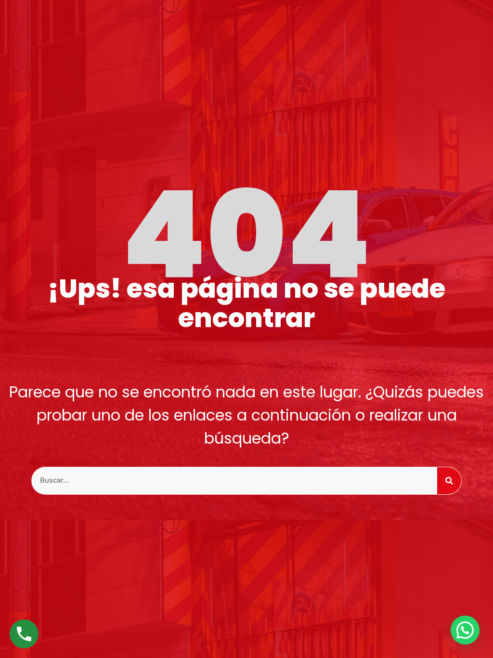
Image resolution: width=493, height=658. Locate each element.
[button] (465, 630)
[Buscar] (449, 480)
